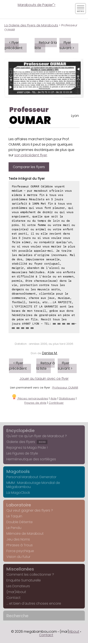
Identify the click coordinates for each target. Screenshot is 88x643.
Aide (53, 398)
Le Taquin (14, 516)
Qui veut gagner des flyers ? (29, 510)
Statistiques (67, 398)
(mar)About (16, 591)
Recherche (17, 616)
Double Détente (19, 522)
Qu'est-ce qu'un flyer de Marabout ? (36, 436)
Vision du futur (18, 556)
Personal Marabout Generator (31, 476)
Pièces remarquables (32, 398)
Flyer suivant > (66, 45)
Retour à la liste (46, 45)
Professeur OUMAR (65, 387)
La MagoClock (18, 492)
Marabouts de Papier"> (37, 4)
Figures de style (35, 403)
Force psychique (20, 550)
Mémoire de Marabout (25, 533)
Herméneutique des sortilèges (31, 459)
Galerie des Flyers (26, 441)
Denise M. (49, 353)
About (74, 631)
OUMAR (30, 120)
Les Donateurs (18, 586)
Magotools (18, 471)
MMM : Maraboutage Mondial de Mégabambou (33, 484)
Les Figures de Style (22, 453)
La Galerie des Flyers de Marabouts (31, 25)
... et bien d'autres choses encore (33, 603)
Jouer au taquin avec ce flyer (44, 378)
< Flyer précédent (13, 45)
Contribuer (56, 403)
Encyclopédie (20, 431)
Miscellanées (20, 569)
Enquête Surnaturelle (23, 580)
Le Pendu (13, 527)
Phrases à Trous (19, 545)
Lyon (75, 115)
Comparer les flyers (29, 166)
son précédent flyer (30, 155)
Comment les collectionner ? (30, 574)
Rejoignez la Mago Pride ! (27, 447)
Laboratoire (18, 505)
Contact (13, 597)
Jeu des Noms (18, 539)
